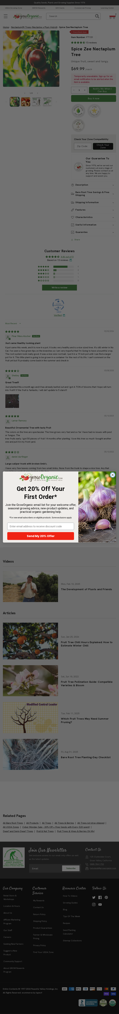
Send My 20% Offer (41, 536)
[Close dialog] (112, 475)
